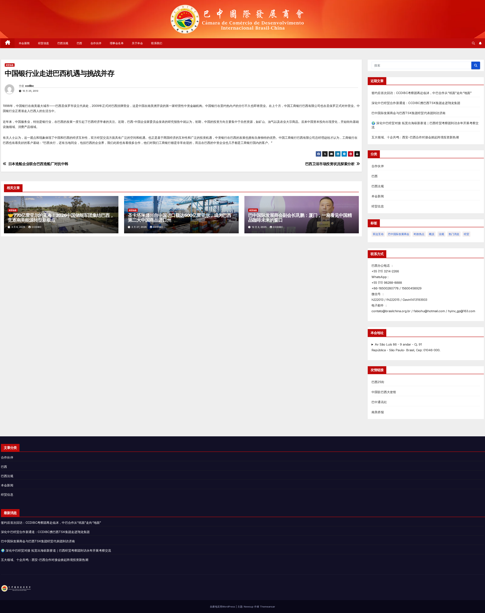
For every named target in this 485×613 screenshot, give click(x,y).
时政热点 (419, 234)
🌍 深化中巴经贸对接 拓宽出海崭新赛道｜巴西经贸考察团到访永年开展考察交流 (56, 550)
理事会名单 (117, 43)
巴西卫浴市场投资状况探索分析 (330, 164)
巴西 (79, 43)
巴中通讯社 (379, 402)
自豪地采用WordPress (223, 606)
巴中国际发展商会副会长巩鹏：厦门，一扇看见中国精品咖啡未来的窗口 (300, 217)
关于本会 (137, 43)
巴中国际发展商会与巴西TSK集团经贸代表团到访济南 (408, 113)
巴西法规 (62, 43)
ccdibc (29, 86)
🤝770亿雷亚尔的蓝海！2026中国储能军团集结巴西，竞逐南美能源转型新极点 (61, 217)
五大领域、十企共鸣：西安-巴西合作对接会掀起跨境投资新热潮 (415, 137)
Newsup (248, 606)
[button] (473, 43)
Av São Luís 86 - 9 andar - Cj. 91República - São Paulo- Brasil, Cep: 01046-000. (406, 347)
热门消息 (454, 234)
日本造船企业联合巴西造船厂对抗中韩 (38, 164)
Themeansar (267, 606)
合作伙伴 (96, 43)
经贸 (466, 234)
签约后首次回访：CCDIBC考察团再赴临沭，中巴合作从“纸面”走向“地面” (422, 93)
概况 (431, 234)
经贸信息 (43, 43)
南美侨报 (378, 412)
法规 (441, 234)
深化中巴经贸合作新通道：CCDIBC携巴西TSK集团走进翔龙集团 (416, 103)
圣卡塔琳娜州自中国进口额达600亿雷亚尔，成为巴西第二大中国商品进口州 (179, 217)
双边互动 (378, 234)
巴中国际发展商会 (398, 234)
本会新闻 (24, 43)
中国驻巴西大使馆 (384, 392)
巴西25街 (378, 382)
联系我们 (156, 43)
